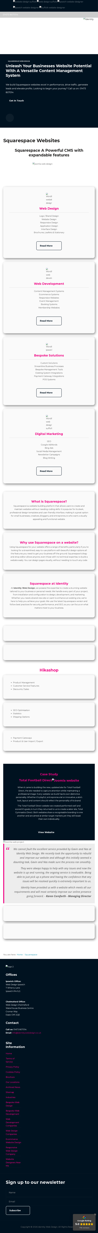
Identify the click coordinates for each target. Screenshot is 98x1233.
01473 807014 (10, 14)
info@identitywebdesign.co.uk (26, 1033)
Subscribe (15, 1210)
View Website (46, 832)
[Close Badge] (95, 1214)
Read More (46, 245)
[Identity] (77, 14)
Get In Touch (16, 100)
